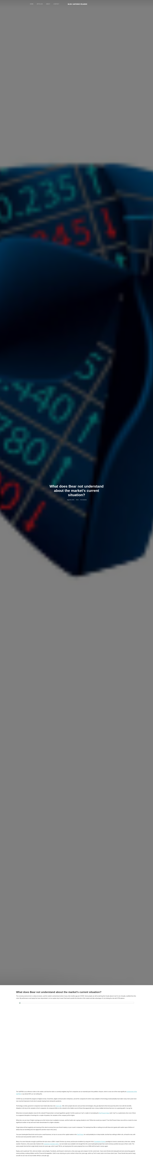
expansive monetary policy (51, 1144)
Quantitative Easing (99, 1141)
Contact (56, 4)
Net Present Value (104, 1113)
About (48, 4)
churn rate (58, 1106)
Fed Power (80, 1134)
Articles (40, 4)
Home (31, 4)
